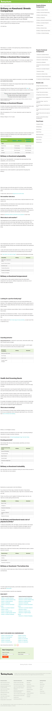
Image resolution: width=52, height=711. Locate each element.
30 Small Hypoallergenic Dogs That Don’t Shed (19, 437)
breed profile (8, 588)
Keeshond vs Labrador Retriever (25, 598)
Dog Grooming (29, 687)
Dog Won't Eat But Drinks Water (19, 682)
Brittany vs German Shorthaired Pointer (44, 20)
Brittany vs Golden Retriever (7, 601)
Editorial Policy (42, 684)
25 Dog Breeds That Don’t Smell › (42, 94)
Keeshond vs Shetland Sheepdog (25, 615)
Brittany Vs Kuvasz (22, 635)
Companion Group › (39, 124)
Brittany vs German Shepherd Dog (8, 599)
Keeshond (28, 139)
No (17, 645)
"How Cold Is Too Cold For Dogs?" (9, 254)
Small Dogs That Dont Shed (5, 692)
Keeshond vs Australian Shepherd (26, 607)
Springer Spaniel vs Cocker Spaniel (6, 699)
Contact (41, 689)
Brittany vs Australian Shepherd (7, 607)
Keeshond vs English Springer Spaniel (44, 76)
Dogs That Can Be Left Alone (5, 682)
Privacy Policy (42, 691)
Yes (15, 645)
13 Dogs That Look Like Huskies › (42, 92)
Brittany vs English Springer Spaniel (8, 612)
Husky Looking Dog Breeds (5, 684)
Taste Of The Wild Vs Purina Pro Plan (19, 693)
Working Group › (39, 142)
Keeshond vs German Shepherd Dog (26, 599)
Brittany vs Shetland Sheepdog (7, 614)
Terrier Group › (39, 139)
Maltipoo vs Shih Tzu (4, 697)
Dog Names (28, 694)
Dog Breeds (28, 691)
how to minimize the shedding (9, 413)
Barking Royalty (6, 1)
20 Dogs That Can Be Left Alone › (42, 85)
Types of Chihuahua (4, 694)
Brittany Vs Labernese (22, 640)
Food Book (28, 696)
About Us (41, 682)
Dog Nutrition (29, 684)
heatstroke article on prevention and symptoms (14, 214)
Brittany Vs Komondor (5, 640)
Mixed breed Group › (40, 134)
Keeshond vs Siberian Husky (24, 611)
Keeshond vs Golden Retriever (25, 601)
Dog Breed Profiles (30, 689)
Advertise (41, 687)
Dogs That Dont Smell (4, 690)
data (27, 88)
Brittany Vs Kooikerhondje (6, 641)
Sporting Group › (39, 137)
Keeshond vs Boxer (23, 609)
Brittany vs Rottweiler (5, 602)
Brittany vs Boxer (4, 609)
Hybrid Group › (39, 131)
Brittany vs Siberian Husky (6, 611)
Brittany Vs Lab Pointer (23, 638)
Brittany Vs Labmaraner (23, 641)
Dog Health (28, 682)
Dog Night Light (16, 697)
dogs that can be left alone (18, 193)
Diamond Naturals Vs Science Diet (19, 695)
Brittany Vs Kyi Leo (22, 637)
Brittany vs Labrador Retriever (7, 598)
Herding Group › (39, 126)
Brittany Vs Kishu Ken (5, 638)
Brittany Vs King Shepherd (6, 637)
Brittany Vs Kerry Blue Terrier (7, 635)
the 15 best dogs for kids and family (17, 319)
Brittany (15, 140)
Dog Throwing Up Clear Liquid (18, 684)
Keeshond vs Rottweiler (23, 602)
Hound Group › (39, 129)
